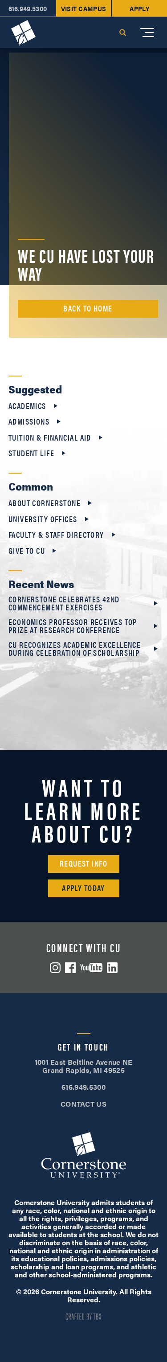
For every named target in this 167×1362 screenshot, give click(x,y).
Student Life (31, 453)
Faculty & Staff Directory (56, 535)
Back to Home (87, 308)
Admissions (28, 421)
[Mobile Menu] (147, 32)
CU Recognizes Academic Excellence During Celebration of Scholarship (74, 649)
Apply (139, 8)
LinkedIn (112, 967)
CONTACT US (83, 1104)
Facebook (70, 967)
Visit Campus (83, 8)
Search (122, 32)
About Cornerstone (44, 503)
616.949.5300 (27, 8)
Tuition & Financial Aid (49, 438)
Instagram (55, 967)
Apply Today (83, 887)
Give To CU (26, 551)
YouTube (91, 967)
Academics (27, 406)
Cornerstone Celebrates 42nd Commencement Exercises (64, 603)
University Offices (42, 519)
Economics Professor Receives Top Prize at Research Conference (72, 626)
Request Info (83, 863)
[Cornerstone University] (23, 32)
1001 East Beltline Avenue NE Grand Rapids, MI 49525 (84, 1066)
